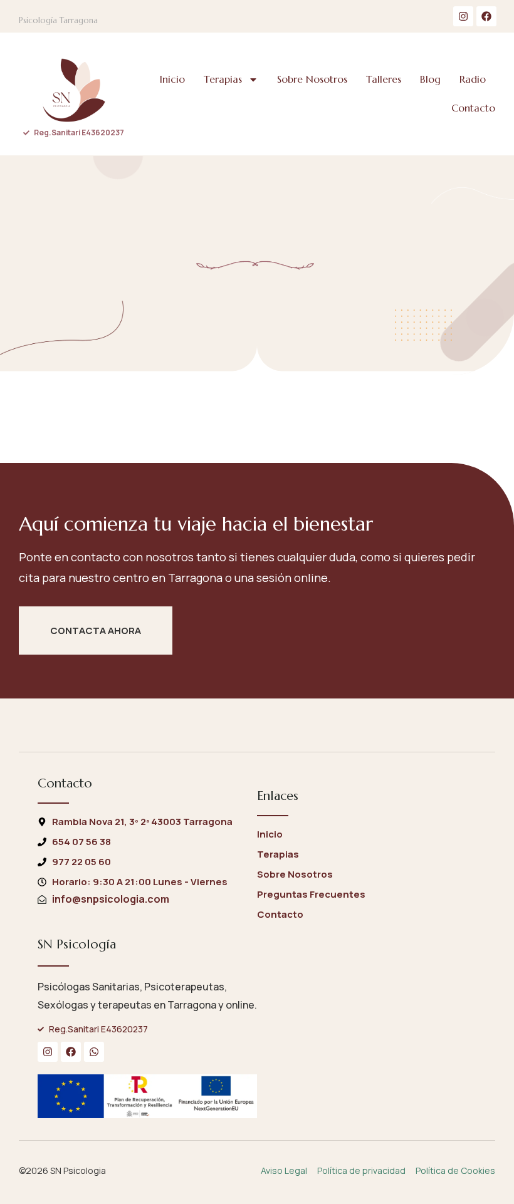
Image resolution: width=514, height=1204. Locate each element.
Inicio (172, 79)
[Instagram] (463, 16)
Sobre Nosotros (312, 79)
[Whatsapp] (94, 1052)
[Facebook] (486, 16)
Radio (472, 79)
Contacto (473, 107)
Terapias (223, 79)
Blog (430, 79)
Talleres (383, 79)
